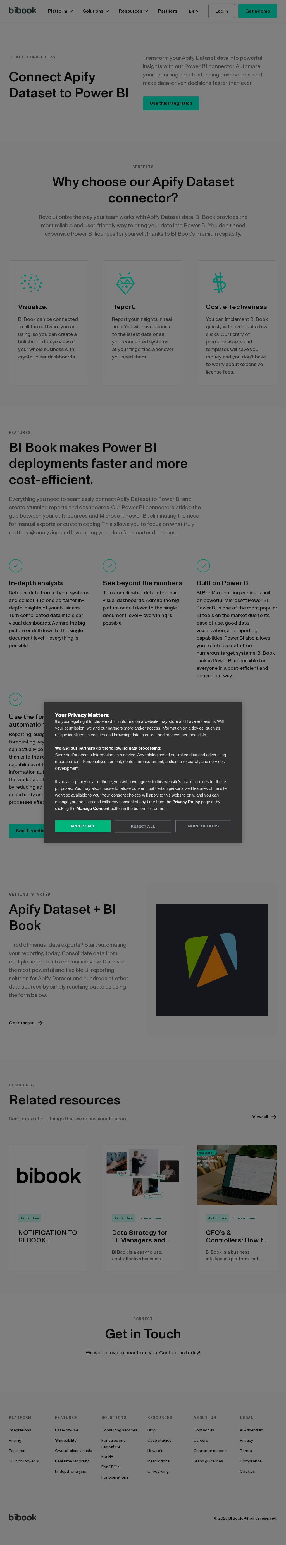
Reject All (143, 826)
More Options (203, 826)
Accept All (83, 826)
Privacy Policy (186, 801)
